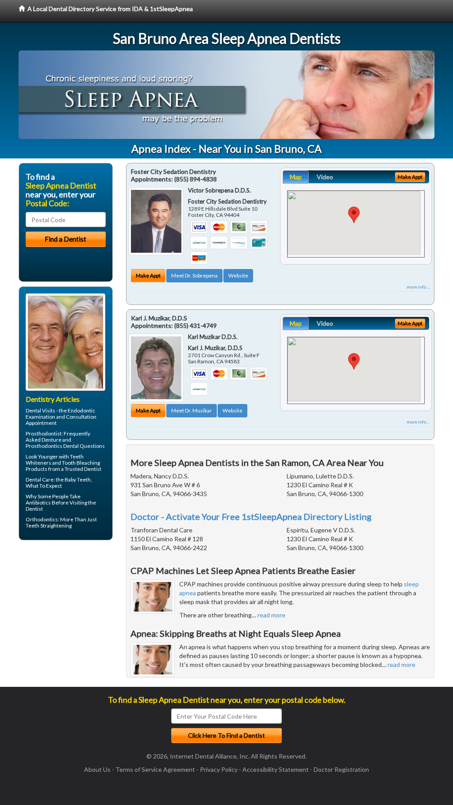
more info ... (418, 286)
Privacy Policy (219, 769)
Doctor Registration (341, 769)
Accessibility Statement (275, 769)
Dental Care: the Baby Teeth (58, 479)
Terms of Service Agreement (155, 769)
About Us (97, 769)
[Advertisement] (64, 615)
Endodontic (81, 410)
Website (238, 275)
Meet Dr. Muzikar (191, 410)
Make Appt (148, 275)
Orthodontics (42, 519)
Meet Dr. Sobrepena (194, 275)
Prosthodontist (43, 433)
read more (271, 615)
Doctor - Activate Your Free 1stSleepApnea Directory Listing (251, 516)
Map (296, 177)
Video (325, 177)
